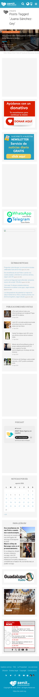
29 (28, 506)
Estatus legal (13, 671)
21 (24, 502)
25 (11, 506)
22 (28, 502)
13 (19, 498)
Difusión (5, 671)
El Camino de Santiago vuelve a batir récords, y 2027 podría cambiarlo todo (23, 361)
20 (19, 502)
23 (33, 502)
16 (33, 498)
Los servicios (32, 667)
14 (24, 498)
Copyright (23, 671)
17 (6, 502)
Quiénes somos (6, 667)
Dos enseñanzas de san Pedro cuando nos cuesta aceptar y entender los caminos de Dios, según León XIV (19, 275)
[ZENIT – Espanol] (11, 4)
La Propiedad (22, 667)
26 (15, 506)
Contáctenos (32, 671)
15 (28, 498)
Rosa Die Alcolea (7, 46)
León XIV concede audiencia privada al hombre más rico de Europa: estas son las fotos (23, 324)
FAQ (14, 667)
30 (33, 506)
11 (11, 498)
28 (24, 506)
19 (15, 502)
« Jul (5, 514)
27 (19, 506)
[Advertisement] (19, 77)
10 (6, 498)
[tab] (12, 623)
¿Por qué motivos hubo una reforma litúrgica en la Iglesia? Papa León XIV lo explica (23, 313)
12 (15, 498)
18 (11, 502)
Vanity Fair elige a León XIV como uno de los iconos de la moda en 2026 (22, 335)
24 (6, 506)
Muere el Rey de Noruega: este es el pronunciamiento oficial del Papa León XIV (11, 548)
